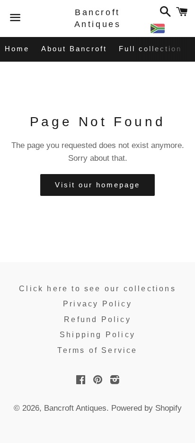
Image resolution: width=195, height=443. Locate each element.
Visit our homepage (97, 185)
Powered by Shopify (146, 408)
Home (17, 49)
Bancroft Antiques (97, 18)
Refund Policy (97, 319)
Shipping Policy (97, 335)
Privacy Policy (97, 304)
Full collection (150, 49)
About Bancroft (74, 49)
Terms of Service (97, 350)
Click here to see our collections (97, 289)
